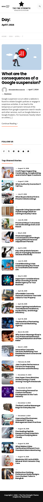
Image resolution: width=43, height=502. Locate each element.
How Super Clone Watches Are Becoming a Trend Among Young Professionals (28, 379)
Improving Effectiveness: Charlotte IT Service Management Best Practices (28, 420)
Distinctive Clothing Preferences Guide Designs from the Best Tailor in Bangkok (27, 475)
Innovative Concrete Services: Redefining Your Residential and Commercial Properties (28, 352)
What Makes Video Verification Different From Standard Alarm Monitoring (27, 448)
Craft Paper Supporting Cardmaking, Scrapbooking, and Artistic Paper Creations (28, 173)
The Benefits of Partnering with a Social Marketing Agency (27, 323)
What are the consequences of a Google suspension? (21, 78)
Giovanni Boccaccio (17, 90)
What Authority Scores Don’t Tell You (28, 185)
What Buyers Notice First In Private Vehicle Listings (27, 198)
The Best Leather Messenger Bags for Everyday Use (27, 406)
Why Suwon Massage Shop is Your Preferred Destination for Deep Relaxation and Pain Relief (28, 337)
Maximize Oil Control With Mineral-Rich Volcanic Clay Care (27, 461)
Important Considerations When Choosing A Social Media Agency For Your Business (27, 281)
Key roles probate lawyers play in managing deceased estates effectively (28, 252)
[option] (21, 497)
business (7, 94)
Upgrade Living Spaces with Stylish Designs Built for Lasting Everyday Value (27, 211)
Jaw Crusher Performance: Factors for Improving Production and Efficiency (27, 366)
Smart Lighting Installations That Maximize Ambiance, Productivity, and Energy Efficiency (28, 309)
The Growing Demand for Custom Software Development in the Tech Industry (26, 393)
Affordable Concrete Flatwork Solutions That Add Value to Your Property (28, 295)
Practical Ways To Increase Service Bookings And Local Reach (27, 224)
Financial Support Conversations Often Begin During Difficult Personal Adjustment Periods (27, 238)
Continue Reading (9, 123)
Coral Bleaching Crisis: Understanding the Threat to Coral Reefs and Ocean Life (27, 266)
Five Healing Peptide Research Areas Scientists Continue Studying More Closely (26, 434)
